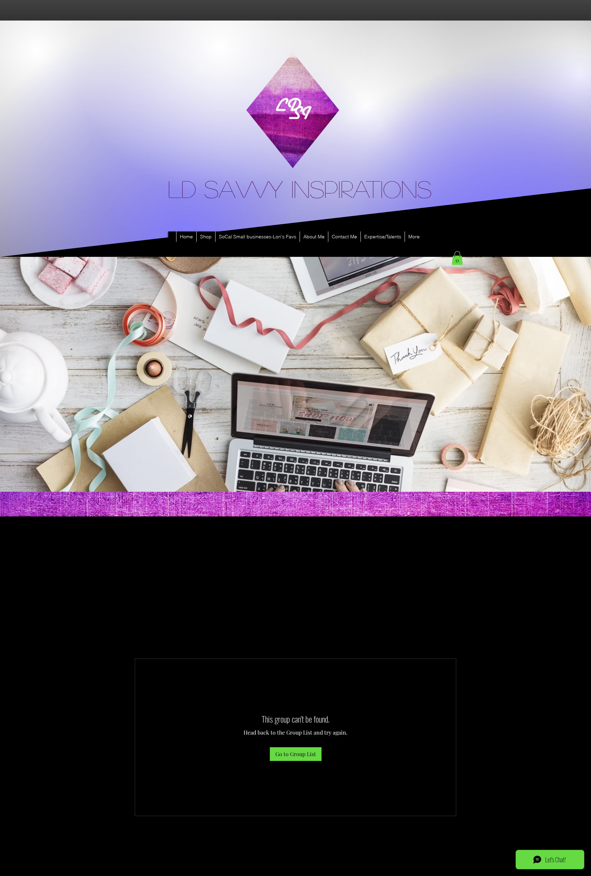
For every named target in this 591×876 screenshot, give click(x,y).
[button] (457, 258)
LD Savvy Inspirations (300, 188)
